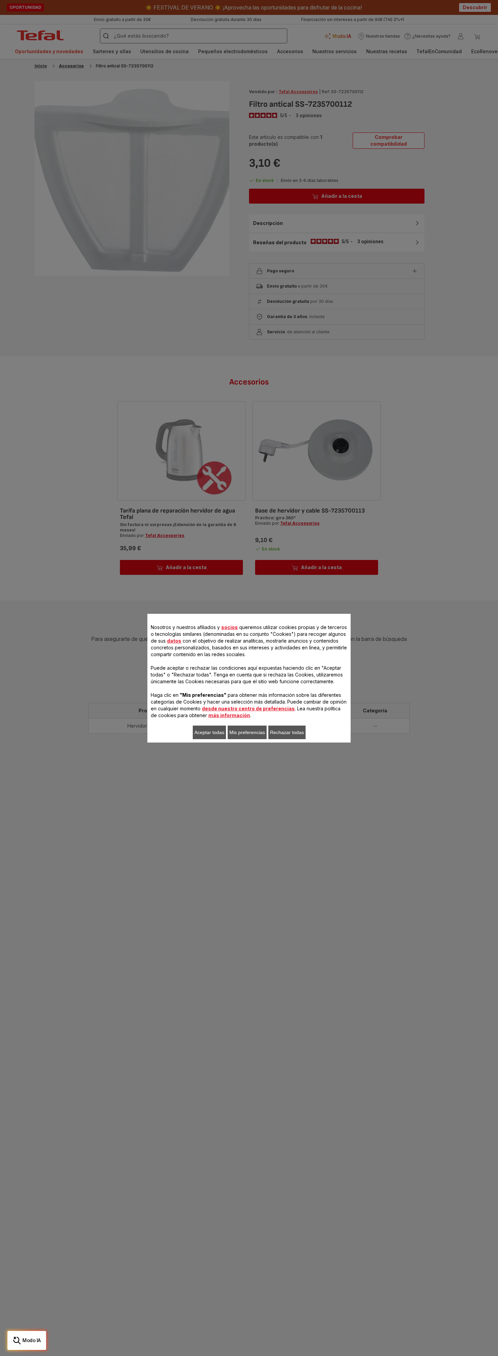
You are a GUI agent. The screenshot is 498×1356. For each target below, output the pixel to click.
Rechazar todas (287, 732)
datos (174, 641)
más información (229, 715)
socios (229, 627)
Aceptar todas (209, 732)
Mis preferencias (247, 732)
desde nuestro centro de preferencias (248, 708)
